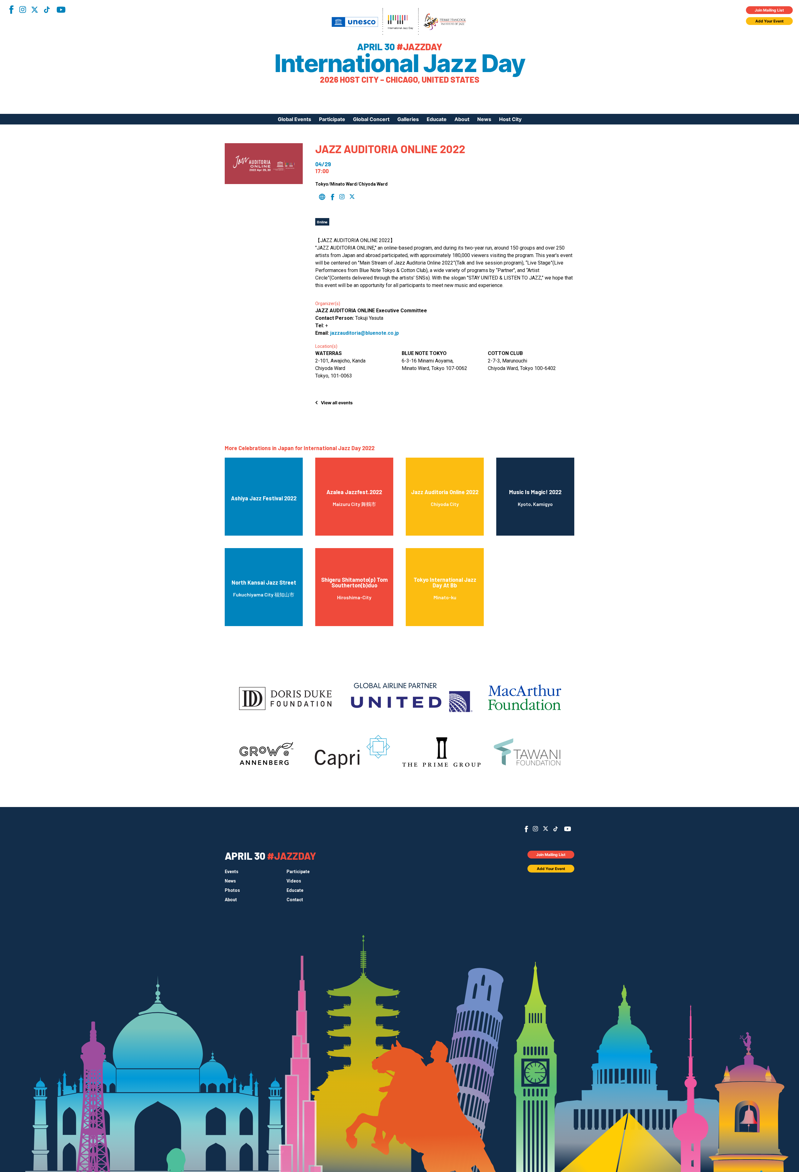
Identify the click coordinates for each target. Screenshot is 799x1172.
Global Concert (371, 119)
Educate (437, 119)
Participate (332, 119)
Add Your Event (769, 21)
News (484, 119)
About (461, 119)
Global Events (294, 119)
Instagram (22, 9)
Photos (232, 890)
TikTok (47, 10)
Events (231, 871)
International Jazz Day (399, 63)
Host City (510, 119)
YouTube (61, 10)
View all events (337, 402)
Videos (294, 880)
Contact (295, 899)
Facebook (11, 9)
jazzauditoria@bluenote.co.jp (364, 333)
